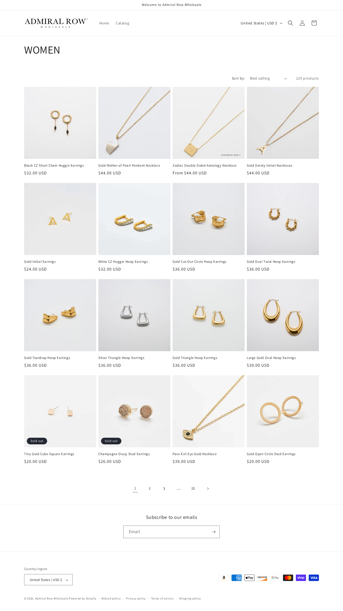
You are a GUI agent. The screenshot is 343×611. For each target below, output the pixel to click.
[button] (290, 23)
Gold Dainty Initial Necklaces (269, 165)
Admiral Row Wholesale (51, 599)
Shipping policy (190, 598)
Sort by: (238, 78)
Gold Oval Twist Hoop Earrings (271, 262)
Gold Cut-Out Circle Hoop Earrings (199, 262)
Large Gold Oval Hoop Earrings (271, 358)
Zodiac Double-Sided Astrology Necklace (205, 165)
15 (193, 488)
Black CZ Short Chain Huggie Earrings (54, 165)
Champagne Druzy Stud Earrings (124, 454)
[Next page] (208, 488)
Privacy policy (136, 598)
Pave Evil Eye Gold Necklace (195, 454)
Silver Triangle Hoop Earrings (121, 358)
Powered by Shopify (82, 599)
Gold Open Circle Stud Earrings (271, 454)
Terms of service (162, 598)
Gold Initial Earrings (40, 262)
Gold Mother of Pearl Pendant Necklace (129, 165)
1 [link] (135, 488)
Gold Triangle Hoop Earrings (195, 358)
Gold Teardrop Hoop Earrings (47, 358)
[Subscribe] (213, 532)
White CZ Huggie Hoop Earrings (123, 262)
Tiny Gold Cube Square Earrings (49, 454)
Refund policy (111, 598)
